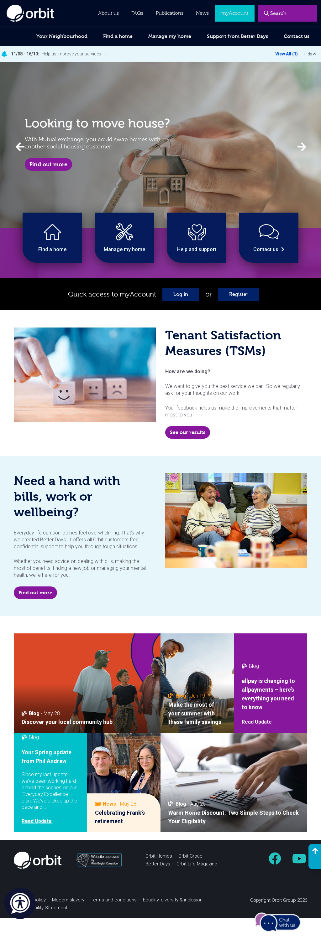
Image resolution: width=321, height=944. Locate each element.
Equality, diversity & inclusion (173, 900)
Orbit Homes (158, 856)
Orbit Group (190, 856)
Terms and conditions (114, 900)
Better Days (157, 864)
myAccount (234, 13)
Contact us (296, 36)
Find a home (118, 36)
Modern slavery (68, 900)
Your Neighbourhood (61, 36)
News (202, 13)
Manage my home (169, 36)
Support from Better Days (237, 36)
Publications (169, 13)
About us (108, 13)
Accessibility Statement (42, 907)
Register (238, 294)
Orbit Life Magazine (196, 864)
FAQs (137, 13)
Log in (180, 294)
